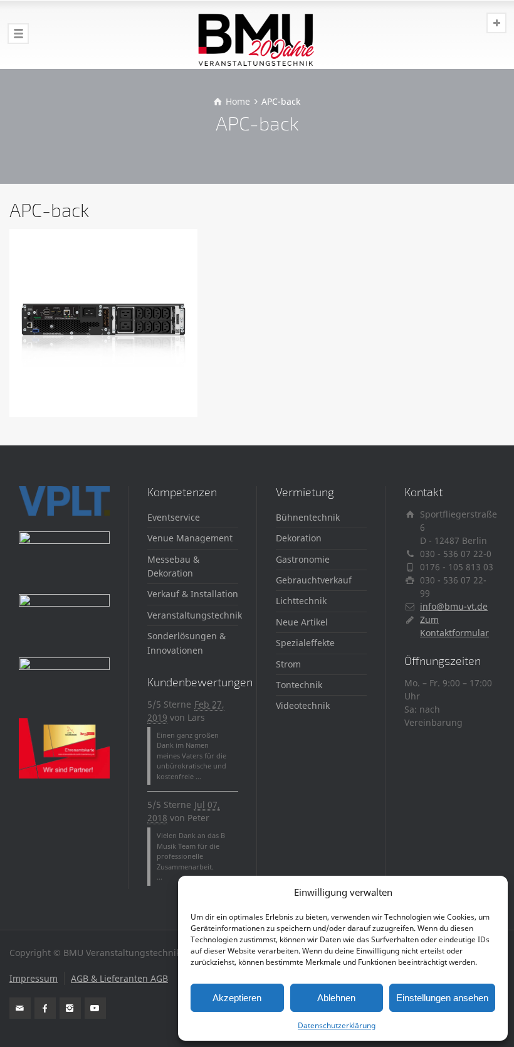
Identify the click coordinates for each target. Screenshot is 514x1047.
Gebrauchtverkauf (314, 580)
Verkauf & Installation (192, 594)
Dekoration (299, 538)
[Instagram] (70, 1008)
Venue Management (190, 538)
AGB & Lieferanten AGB (119, 978)
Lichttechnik (301, 601)
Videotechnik (303, 705)
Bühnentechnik (308, 517)
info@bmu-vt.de (454, 606)
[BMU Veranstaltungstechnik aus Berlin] (257, 34)
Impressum (33, 978)
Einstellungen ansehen (442, 997)
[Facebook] (45, 1008)
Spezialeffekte (305, 643)
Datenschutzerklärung (336, 1025)
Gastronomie (303, 559)
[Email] (20, 1008)
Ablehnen (336, 997)
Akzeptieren (236, 997)
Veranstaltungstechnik (194, 615)
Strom (288, 664)
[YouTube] (95, 1008)
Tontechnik (299, 685)
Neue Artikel (302, 622)
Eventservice (173, 517)
